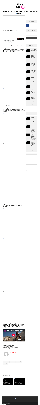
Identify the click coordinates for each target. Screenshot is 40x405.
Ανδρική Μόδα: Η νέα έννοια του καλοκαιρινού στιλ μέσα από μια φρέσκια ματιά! (7, 381)
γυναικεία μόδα (19, 361)
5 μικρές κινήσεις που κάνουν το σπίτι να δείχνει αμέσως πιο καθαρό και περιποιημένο (33, 100)
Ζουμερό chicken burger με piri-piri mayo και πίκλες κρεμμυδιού (33, 72)
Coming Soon (32, 11)
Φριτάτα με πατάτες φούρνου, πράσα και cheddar (33, 86)
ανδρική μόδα (12, 361)
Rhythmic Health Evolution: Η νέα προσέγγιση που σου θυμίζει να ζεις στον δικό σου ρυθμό (33, 79)
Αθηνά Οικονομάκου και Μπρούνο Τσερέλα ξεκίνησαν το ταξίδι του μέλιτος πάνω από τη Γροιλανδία (33, 145)
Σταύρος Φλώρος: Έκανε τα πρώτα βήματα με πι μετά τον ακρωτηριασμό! (33, 136)
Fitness (11, 11)
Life (8, 11)
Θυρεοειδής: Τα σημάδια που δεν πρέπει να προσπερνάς (34, 50)
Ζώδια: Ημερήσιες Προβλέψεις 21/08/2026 (33, 92)
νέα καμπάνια (5, 363)
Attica (4, 361)
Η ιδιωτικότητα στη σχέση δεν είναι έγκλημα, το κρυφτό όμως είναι (33, 65)
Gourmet (21, 11)
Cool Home (26, 11)
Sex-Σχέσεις (16, 11)
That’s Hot (4, 11)
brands (8, 361)
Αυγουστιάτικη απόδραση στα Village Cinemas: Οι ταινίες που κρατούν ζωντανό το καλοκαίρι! (33, 128)
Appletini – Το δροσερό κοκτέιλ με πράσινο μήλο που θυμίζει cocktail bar (33, 57)
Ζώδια (37, 11)
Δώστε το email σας (29, 33)
